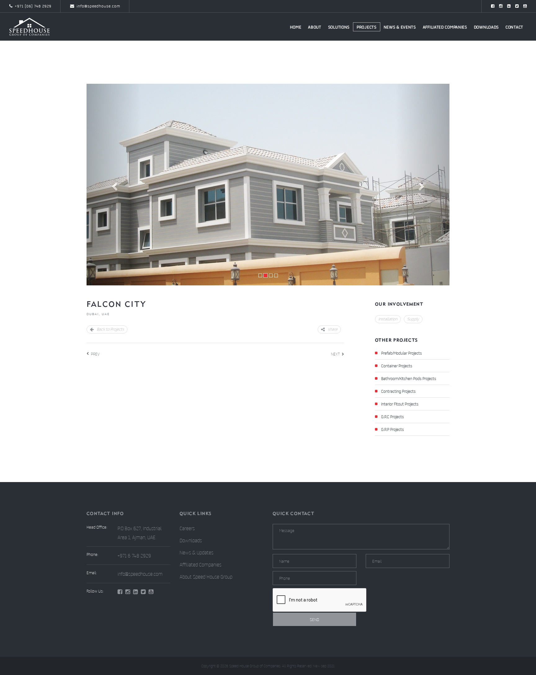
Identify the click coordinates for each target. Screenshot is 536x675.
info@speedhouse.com (98, 6)
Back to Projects (110, 329)
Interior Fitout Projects (399, 403)
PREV (95, 354)
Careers (187, 528)
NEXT (335, 354)
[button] (114, 184)
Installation (387, 318)
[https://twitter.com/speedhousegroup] (517, 6)
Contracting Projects (398, 391)
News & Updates (196, 552)
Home (295, 27)
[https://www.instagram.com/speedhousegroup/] (500, 6)
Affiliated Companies (445, 27)
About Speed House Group (206, 577)
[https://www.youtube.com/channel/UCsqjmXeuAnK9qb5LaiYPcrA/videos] (525, 6)
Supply (413, 318)
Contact (514, 27)
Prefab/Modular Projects (401, 353)
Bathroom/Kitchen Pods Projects (408, 378)
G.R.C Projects (392, 416)
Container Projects (396, 365)
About (314, 27)
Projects (367, 27)
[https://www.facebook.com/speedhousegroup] (492, 6)
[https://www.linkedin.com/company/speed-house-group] (509, 6)
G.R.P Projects (392, 429)
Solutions (339, 27)
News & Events (400, 27)
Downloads (486, 27)
